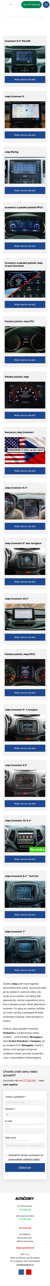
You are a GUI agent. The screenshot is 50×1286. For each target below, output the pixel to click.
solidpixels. (33, 1280)
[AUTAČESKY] (9, 4)
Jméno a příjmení (15, 1096)
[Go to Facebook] (21, 1272)
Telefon (10, 1108)
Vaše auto (10, 1137)
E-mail (8, 1121)
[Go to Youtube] (28, 1272)
